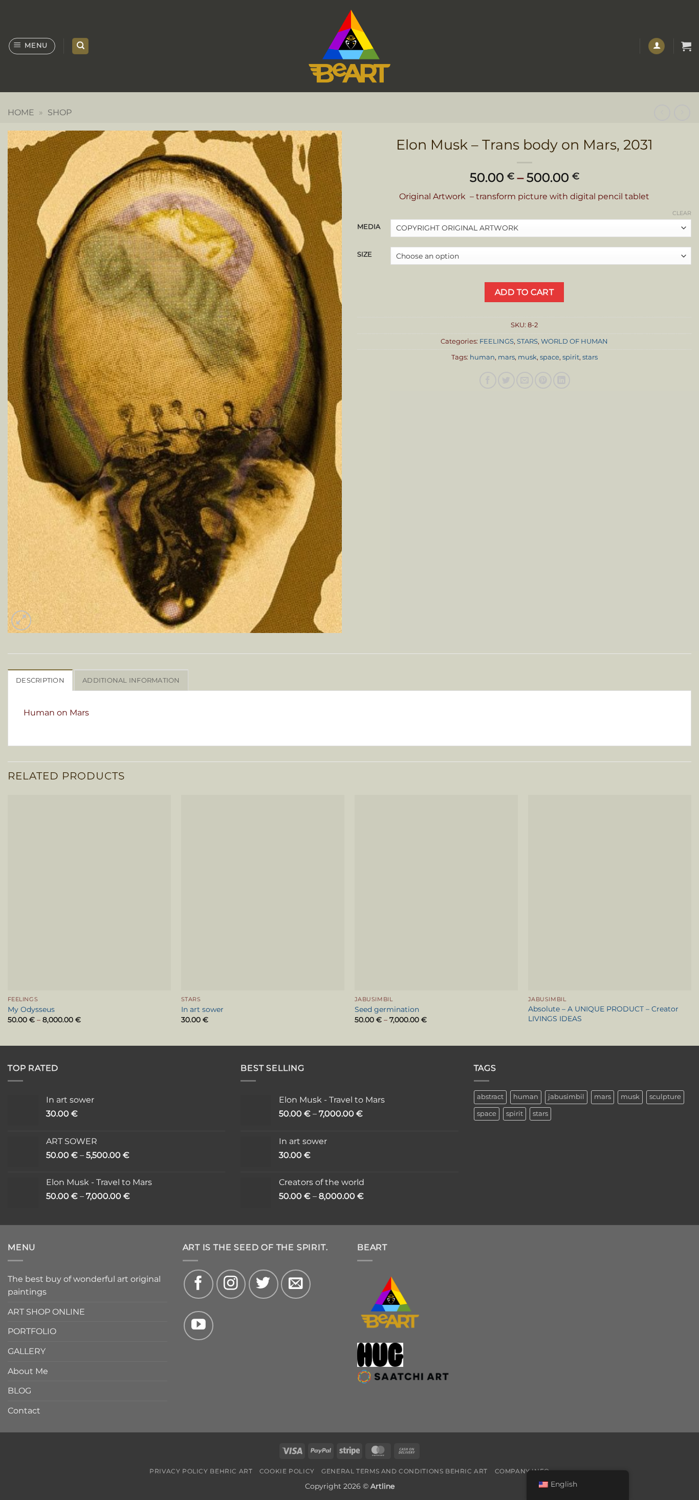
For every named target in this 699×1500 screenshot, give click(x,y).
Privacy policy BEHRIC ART (200, 1471)
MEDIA (368, 226)
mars (506, 357)
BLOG (19, 1391)
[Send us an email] (296, 1284)
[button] (32, 46)
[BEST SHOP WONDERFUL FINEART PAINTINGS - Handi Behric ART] (350, 46)
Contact (24, 1411)
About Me (28, 1371)
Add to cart (524, 292)
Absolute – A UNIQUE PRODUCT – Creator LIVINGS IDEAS (603, 1013)
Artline (382, 1486)
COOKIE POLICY (287, 1471)
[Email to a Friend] (524, 380)
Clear (681, 213)
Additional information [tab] (131, 680)
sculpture (665, 1097)
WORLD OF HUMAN (574, 341)
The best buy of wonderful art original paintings (84, 1285)
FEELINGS (496, 341)
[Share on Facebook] (487, 380)
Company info (522, 1471)
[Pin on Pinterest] (543, 380)
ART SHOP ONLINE (46, 1312)
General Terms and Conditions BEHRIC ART (404, 1471)
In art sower (202, 1009)
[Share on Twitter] (506, 380)
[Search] (80, 46)
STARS (527, 341)
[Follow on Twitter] (263, 1284)
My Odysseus (31, 1009)
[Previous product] (682, 112)
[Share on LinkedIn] (561, 380)
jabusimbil (566, 1097)
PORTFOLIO (32, 1331)
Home (21, 112)
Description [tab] (40, 680)
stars (590, 357)
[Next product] (662, 112)
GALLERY (27, 1351)
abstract (490, 1097)
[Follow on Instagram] (231, 1284)
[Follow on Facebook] (198, 1284)
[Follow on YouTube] (198, 1326)
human (482, 357)
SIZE (364, 254)
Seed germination (387, 1009)
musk (527, 357)
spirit (570, 357)
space (549, 357)
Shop (60, 112)
